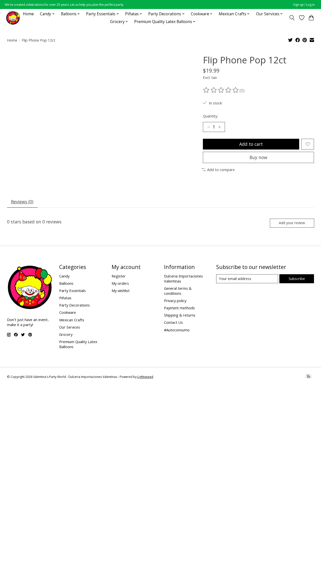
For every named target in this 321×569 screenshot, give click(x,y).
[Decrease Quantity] (208, 126)
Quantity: (210, 115)
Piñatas (65, 297)
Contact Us (173, 322)
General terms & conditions (178, 291)
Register (119, 275)
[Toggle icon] (291, 17)
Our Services (69, 327)
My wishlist (121, 290)
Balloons (66, 283)
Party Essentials (72, 290)
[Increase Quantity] (219, 126)
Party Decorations (74, 305)
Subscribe (297, 278)
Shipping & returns (179, 315)
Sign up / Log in (304, 5)
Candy (64, 275)
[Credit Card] (308, 376)
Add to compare (221, 169)
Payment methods (179, 307)
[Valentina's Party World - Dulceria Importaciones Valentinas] (13, 18)
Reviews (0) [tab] (22, 202)
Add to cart (251, 144)
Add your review (292, 222)
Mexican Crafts (71, 319)
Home (28, 14)
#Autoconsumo (177, 329)
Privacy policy (175, 300)
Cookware (67, 312)
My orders (120, 283)
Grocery (65, 334)
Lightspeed (145, 377)
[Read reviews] (221, 90)
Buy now (258, 157)
